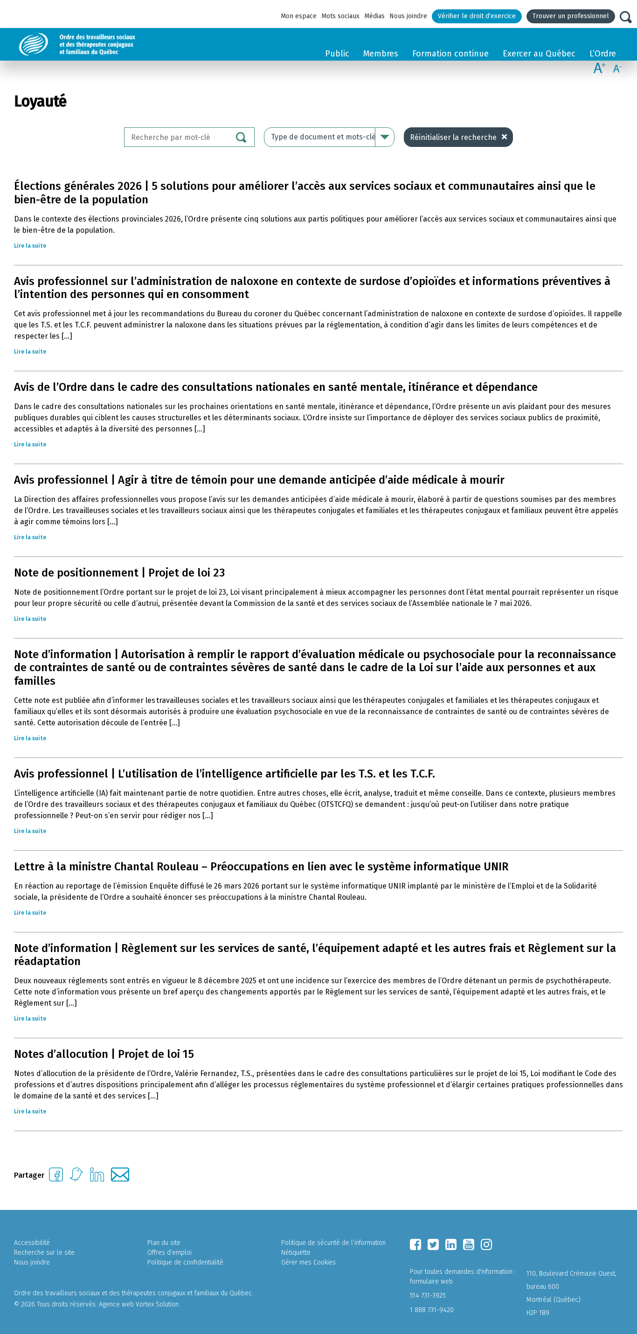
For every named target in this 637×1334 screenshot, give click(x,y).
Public (337, 54)
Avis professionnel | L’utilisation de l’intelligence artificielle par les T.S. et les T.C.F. (224, 773)
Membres (380, 54)
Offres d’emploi (169, 1253)
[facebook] (415, 1244)
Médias (374, 16)
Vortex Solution (157, 1304)
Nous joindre (408, 16)
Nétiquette (296, 1253)
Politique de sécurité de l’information (333, 1243)
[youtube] (468, 1244)
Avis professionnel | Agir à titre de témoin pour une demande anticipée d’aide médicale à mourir (259, 479)
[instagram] (486, 1244)
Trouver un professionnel (571, 16)
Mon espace (299, 16)
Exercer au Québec (539, 54)
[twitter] (433, 1244)
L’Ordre (602, 54)
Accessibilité (32, 1243)
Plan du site (163, 1243)
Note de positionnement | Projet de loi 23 (119, 572)
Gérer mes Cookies (308, 1262)
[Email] (120, 1178)
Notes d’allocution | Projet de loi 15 (104, 1054)
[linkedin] (451, 1244)
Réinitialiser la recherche (453, 137)
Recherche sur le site (44, 1253)
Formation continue (450, 54)
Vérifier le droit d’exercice (477, 16)
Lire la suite (30, 246)
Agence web (116, 1304)
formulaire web (431, 1281)
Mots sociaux (340, 16)
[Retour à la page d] (99, 44)
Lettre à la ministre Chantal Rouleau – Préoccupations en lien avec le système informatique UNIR (261, 866)
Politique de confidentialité (185, 1262)
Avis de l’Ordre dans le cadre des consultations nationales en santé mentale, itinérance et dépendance (276, 387)
